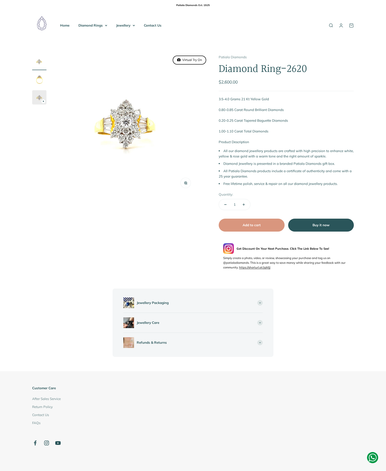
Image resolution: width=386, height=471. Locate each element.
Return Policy (42, 407)
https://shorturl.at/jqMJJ (254, 267)
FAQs (36, 423)
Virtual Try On (191, 60)
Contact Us (153, 25)
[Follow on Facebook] (35, 443)
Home (64, 25)
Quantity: (226, 194)
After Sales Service (46, 399)
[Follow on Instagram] (47, 443)
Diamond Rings (90, 25)
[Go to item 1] (39, 62)
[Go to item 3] (39, 98)
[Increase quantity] (243, 204)
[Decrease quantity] (225, 204)
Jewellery (123, 25)
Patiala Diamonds (233, 57)
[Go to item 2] (39, 80)
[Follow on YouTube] (58, 443)
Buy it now (321, 225)
